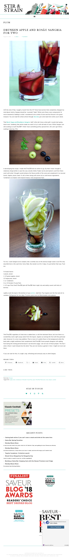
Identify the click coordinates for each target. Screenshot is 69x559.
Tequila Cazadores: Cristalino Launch (17, 453)
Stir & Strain (13, 8)
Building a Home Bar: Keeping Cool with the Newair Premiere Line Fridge (29, 461)
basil (14, 379)
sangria (50, 379)
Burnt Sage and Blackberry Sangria (18, 122)
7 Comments (24, 36)
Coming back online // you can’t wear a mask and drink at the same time (28, 437)
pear (34, 379)
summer (54, 379)
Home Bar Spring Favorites (14, 440)
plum (44, 379)
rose (47, 379)
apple (11, 379)
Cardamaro (18, 379)
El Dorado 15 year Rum (27, 379)
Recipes (11, 378)
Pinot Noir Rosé (39, 379)
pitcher (33, 293)
